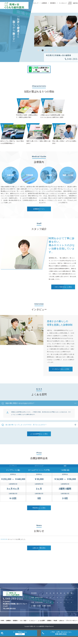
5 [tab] (55, 50)
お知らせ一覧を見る (39, 548)
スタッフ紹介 (23, 620)
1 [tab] (38, 50)
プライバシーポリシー (71, 620)
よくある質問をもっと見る (39, 434)
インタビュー (63, 3)
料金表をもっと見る (39, 508)
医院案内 (53, 3)
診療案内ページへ (39, 209)
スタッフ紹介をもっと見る (63, 287)
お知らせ (61, 620)
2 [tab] (43, 50)
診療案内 (44, 3)
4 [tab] (51, 50)
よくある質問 (41, 620)
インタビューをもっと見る (60, 369)
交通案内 (49, 620)
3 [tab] (47, 50)
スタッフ (35, 3)
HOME (2, 620)
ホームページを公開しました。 (17, 539)
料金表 (55, 620)
